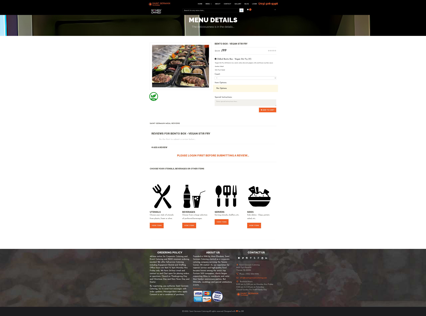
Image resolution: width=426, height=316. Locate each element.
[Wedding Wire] (262, 258)
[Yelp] (254, 258)
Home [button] (200, 4)
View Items (157, 225)
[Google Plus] (258, 258)
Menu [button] (208, 4)
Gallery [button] (238, 4)
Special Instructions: (223, 97)
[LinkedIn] (266, 258)
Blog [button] (247, 4)
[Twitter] (243, 258)
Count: (217, 74)
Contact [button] (227, 4)
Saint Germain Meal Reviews (165, 123)
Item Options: (221, 83)
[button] (275, 9)
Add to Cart (268, 110)
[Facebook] (239, 258)
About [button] (217, 4)
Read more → (198, 288)
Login (254, 4)
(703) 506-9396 (268, 3)
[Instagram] (247, 258)
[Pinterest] (251, 258)
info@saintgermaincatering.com (253, 278)
